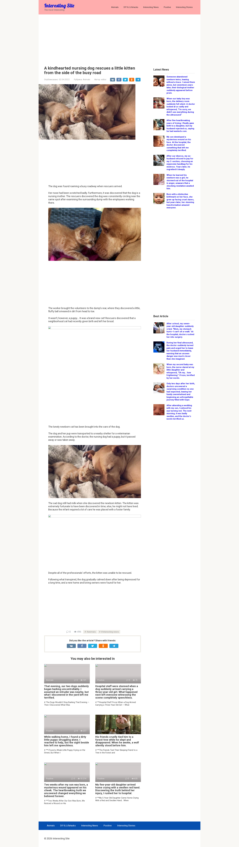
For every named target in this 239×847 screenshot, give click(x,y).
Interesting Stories (184, 7)
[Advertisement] (119, 38)
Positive (167, 7)
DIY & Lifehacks (131, 7)
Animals (115, 7)
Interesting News (151, 7)
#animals (91, 632)
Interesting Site (59, 5)
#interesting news (110, 632)
